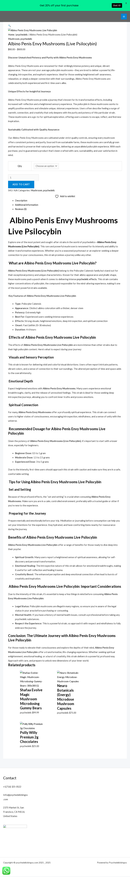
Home (11, 34)
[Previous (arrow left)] (5, 444)
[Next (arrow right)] (124, 444)
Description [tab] (21, 200)
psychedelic (22, 34)
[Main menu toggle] (124, 16)
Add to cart (21, 184)
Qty (20, 166)
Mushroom (14, 39)
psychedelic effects (87, 279)
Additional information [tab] (26, 204)
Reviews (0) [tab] (20, 209)
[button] (9, 25)
